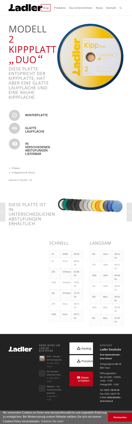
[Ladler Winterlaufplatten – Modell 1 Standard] (2, 212)
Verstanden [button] (120, 417)
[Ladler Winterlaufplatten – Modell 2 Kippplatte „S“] (129, 212)
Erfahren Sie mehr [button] (52, 421)
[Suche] (120, 7)
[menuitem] (33, 7)
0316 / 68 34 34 (111, 389)
